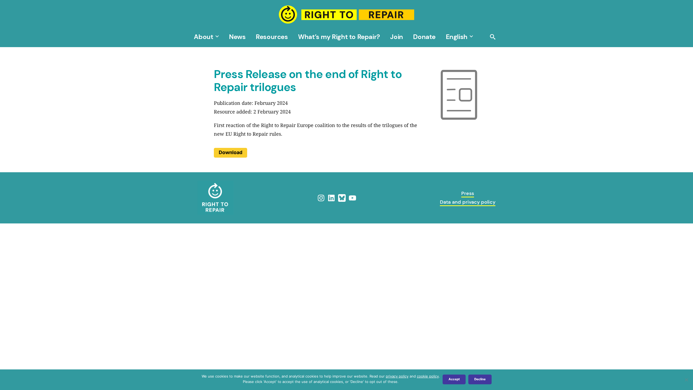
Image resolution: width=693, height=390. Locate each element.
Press (467, 193)
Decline (480, 379)
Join (396, 36)
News (237, 36)
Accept (454, 379)
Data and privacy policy (467, 202)
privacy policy (397, 376)
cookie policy (428, 376)
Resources (272, 36)
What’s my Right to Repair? (339, 36)
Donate (424, 36)
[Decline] (686, 379)
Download (230, 152)
